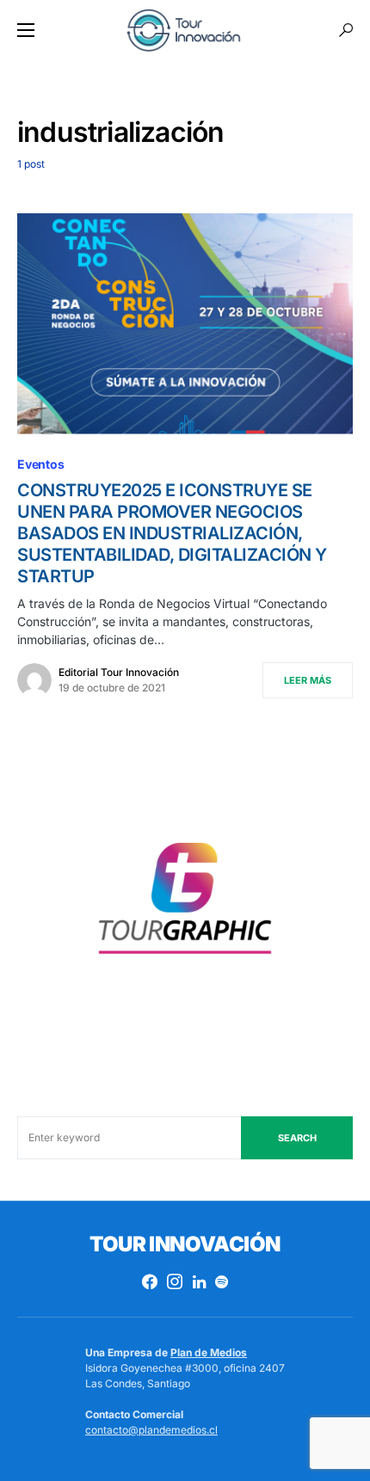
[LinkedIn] (199, 1281)
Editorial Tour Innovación (119, 672)
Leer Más (307, 680)
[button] (25, 30)
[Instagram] (174, 1281)
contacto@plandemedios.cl (151, 1429)
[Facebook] (149, 1281)
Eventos (41, 464)
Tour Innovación (184, 1244)
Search (297, 1138)
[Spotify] (221, 1281)
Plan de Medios (208, 1352)
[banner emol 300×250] (185, 904)
